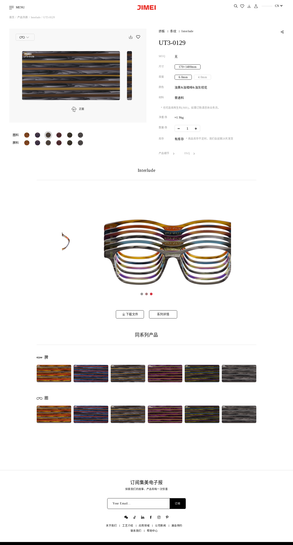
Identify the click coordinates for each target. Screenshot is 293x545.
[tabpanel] (146, 245)
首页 (12, 17)
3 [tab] (151, 294)
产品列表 (22, 17)
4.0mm (202, 77)
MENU (20, 7)
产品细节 (164, 153)
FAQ (187, 153)
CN (277, 6)
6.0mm (183, 77)
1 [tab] (141, 294)
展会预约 (177, 525)
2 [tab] (146, 294)
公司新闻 (160, 525)
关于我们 (111, 525)
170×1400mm (187, 67)
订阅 (177, 503)
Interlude (36, 17)
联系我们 (136, 530)
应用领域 (144, 525)
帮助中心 (152, 530)
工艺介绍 (127, 525)
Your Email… (122, 503)
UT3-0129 (49, 17)
